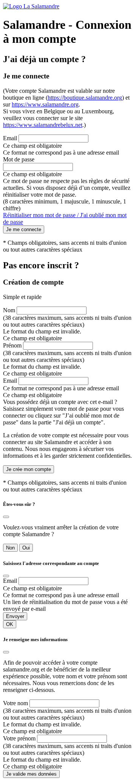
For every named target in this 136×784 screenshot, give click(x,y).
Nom (9, 310)
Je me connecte (23, 229)
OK (9, 624)
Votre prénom (19, 738)
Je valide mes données (31, 774)
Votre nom (15, 703)
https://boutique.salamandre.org (85, 97)
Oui (26, 548)
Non (10, 548)
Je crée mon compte (28, 469)
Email (10, 138)
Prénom (12, 345)
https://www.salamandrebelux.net (42, 125)
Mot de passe (18, 159)
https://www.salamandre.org (45, 104)
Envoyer (15, 616)
